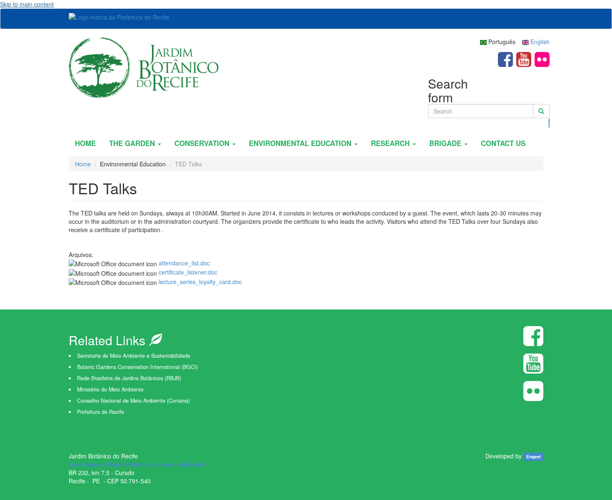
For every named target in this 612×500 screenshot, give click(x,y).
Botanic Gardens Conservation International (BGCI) (137, 367)
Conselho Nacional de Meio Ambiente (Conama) (133, 400)
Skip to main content (27, 4)
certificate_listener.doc (188, 272)
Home (85, 143)
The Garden (133, 143)
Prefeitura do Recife (100, 412)
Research (391, 143)
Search (549, 123)
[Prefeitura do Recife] (122, 16)
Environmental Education (301, 143)
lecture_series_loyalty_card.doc (200, 281)
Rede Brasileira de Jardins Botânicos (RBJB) (129, 378)
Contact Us (503, 143)
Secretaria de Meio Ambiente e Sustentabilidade (133, 355)
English (539, 41)
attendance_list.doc (184, 263)
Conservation (202, 143)
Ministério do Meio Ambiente (110, 389)
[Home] (144, 66)
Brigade (446, 143)
